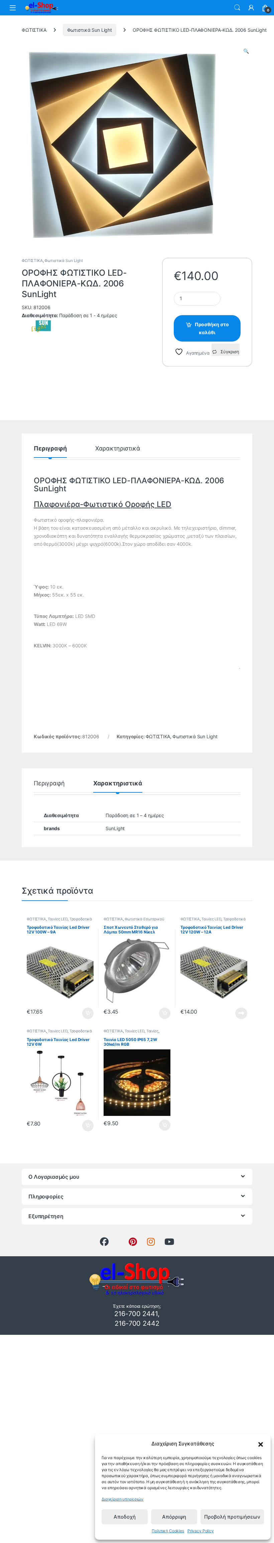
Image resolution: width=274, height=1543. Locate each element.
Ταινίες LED (57, 919)
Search (237, 7)
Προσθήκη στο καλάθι (212, 328)
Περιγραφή (50, 448)
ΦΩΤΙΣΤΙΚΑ (34, 30)
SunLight (115, 828)
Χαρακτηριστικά (117, 448)
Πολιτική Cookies (168, 1530)
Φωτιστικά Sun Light (89, 30)
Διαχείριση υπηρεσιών (122, 1499)
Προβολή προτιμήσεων (232, 1517)
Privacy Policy (200, 1530)
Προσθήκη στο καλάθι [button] (82, 1013)
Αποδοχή (125, 1517)
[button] (260, 1443)
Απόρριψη (174, 1517)
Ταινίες (152, 1031)
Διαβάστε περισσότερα (233, 1013)
